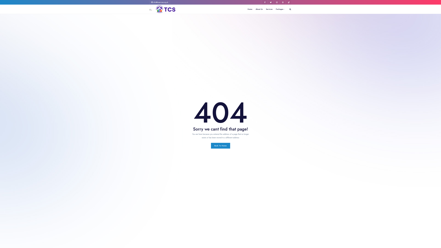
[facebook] (265, 2)
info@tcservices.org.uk (160, 2)
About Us (259, 9)
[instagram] (277, 2)
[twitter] (271, 2)
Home (250, 9)
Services (269, 9)
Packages (279, 9)
